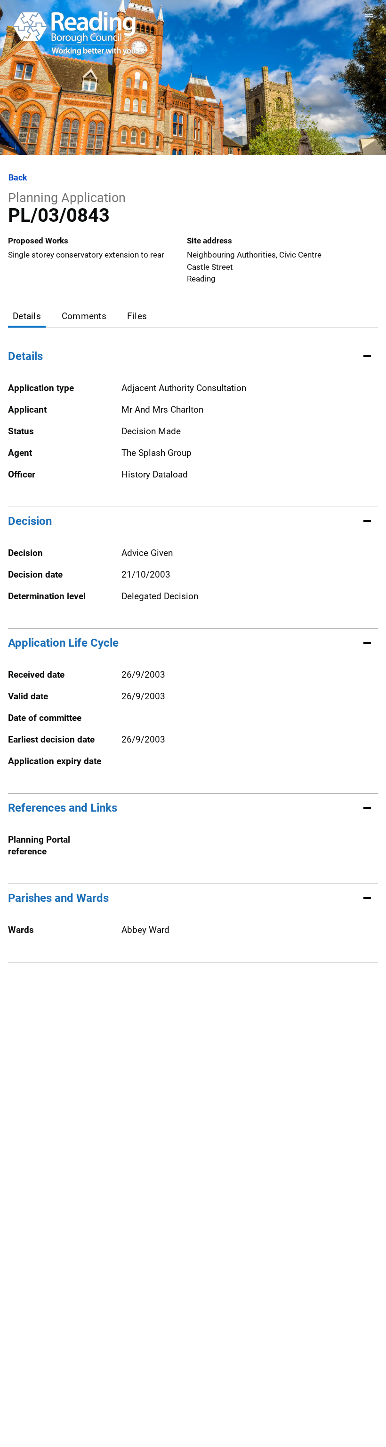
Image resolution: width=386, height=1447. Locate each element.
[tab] (27, 317)
